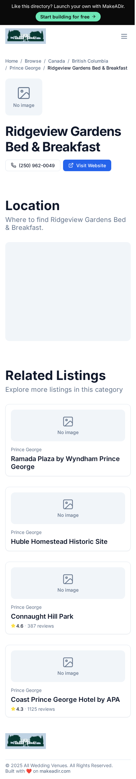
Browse (33, 61)
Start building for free (64, 16)
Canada (56, 61)
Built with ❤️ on (37, 771)
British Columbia (90, 61)
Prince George (25, 68)
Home (11, 61)
